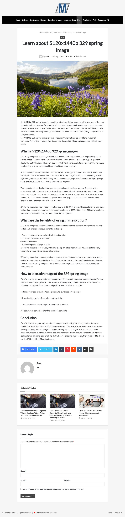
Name (23, 471)
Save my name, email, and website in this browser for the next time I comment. (53, 489)
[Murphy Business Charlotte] (62, 8)
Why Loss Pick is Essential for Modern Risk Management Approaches (90, 413)
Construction (34, 20)
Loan (74, 20)
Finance (43, 20)
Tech (94, 20)
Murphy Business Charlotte (46, 513)
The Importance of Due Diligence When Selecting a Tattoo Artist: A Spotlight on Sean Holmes (33, 413)
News (79, 20)
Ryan (45, 57)
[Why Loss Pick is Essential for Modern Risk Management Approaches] (91, 401)
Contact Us (102, 20)
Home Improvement (55, 20)
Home (18, 20)
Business (25, 20)
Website (67, 480)
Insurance (67, 20)
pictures (91, 226)
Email (23, 480)
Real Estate (87, 20)
